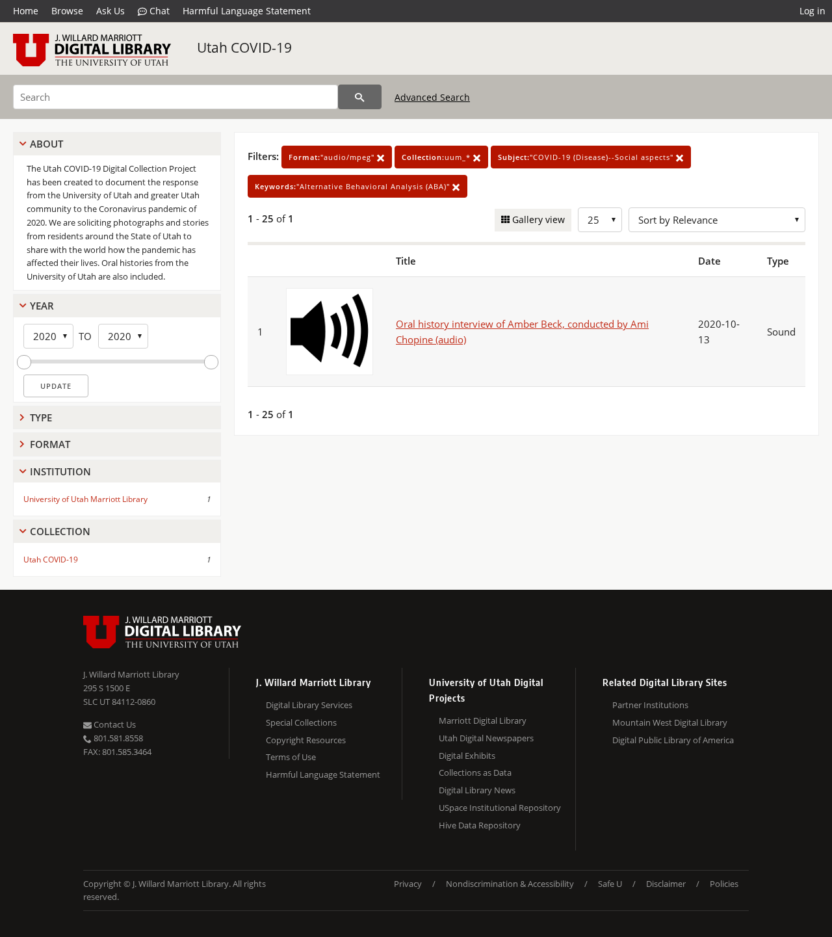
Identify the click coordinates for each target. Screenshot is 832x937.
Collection (60, 531)
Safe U (610, 884)
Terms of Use (291, 757)
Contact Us (114, 724)
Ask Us (110, 11)
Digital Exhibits (467, 755)
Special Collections (301, 722)
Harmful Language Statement (247, 11)
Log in (813, 11)
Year (42, 305)
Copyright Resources (306, 740)
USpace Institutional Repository (500, 807)
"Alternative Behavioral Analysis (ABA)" (353, 186)
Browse (67, 11)
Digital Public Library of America (673, 740)
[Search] (360, 97)
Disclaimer (666, 884)
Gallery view (537, 219)
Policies (724, 884)
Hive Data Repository (480, 825)
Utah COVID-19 (244, 47)
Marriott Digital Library (482, 720)
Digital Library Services (309, 705)
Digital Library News (477, 790)
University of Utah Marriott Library (85, 499)
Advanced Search (432, 97)
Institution (60, 471)
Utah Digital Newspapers (486, 738)
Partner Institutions (650, 705)
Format (50, 444)
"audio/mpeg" (333, 157)
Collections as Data (475, 772)
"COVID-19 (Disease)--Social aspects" (587, 157)
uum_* (437, 157)
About (46, 143)
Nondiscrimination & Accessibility (510, 884)
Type (41, 417)
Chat (158, 11)
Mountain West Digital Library (669, 722)
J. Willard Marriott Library (131, 674)
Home (25, 11)
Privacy (408, 884)
